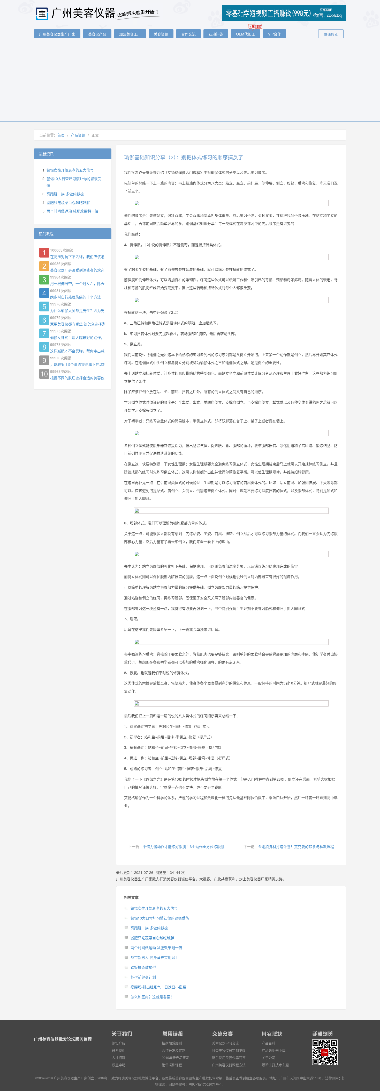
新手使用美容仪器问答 (229, 1057)
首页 (61, 135)
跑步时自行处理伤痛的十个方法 (75, 297)
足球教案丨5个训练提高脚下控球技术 (77, 364)
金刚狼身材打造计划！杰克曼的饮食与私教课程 (296, 846)
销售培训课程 (172, 1064)
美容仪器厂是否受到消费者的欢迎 (77, 270)
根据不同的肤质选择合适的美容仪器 (77, 377)
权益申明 (118, 1064)
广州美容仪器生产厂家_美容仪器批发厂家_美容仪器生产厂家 (98, 14)
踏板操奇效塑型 (143, 967)
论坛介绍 (118, 1042)
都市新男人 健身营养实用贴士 (155, 957)
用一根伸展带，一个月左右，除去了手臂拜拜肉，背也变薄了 (77, 283)
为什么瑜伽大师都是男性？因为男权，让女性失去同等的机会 (77, 310)
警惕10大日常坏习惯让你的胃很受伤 (160, 918)
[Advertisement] (190, 82)
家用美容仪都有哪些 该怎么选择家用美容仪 (77, 323)
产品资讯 (78, 135)
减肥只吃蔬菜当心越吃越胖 (152, 937)
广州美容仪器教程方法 (229, 1064)
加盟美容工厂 (130, 34)
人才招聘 (118, 1057)
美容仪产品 (97, 34)
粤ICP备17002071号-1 (205, 1084)
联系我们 (118, 1050)
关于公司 (268, 1057)
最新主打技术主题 (275, 1064)
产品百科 (268, 1042)
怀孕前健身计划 (143, 977)
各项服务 (259, 1077)
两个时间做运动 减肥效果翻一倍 (156, 947)
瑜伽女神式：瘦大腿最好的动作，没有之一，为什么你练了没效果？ (77, 337)
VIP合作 (274, 34)
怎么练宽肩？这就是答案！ (152, 996)
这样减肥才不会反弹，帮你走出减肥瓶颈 (77, 350)
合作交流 (188, 34)
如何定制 (215, 1077)
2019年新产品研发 (175, 1057)
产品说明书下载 (273, 1050)
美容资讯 (161, 34)
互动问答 (216, 34)
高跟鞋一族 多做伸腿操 (149, 927)
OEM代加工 (245, 34)
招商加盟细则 (172, 1042)
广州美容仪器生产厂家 (57, 34)
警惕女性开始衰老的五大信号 (154, 908)
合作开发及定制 (173, 1050)
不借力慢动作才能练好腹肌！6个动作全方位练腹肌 (183, 846)
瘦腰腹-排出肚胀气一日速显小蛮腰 (158, 986)
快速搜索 (331, 34)
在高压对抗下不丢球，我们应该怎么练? (77, 256)
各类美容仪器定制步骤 (229, 1050)
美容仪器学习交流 (225, 1042)
